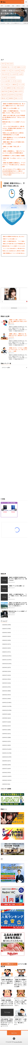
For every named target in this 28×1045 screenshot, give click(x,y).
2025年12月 (5, 655)
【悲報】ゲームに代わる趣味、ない (11, 108)
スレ (3, 88)
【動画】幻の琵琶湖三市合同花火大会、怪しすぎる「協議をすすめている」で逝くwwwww (13, 104)
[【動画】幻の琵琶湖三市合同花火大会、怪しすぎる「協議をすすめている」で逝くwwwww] (4, 580)
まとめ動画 (7, 5)
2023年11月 (5, 753)
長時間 (11, 98)
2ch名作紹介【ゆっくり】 (8, 67)
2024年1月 (4, 745)
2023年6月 (4, 772)
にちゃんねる (11, 77)
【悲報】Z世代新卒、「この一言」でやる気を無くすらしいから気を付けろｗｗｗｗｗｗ (7, 1003)
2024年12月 (5, 702)
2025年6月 (4, 679)
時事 (11, 91)
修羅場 (9, 88)
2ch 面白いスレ (6, 70)
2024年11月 (5, 706)
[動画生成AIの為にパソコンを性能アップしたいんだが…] (4, 614)
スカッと (21, 84)
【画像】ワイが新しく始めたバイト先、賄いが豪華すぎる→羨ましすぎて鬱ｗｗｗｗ (18, 321)
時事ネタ (18, 5)
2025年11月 (5, 659)
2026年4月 (4, 640)
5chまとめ (5, 74)
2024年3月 (4, 737)
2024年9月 (4, 714)
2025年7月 (4, 675)
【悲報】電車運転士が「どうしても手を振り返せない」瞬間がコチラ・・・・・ (13, 138)
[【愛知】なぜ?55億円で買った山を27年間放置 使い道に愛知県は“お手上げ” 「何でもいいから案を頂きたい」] (4, 605)
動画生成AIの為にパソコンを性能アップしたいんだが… (13, 122)
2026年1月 (4, 652)
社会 (19, 94)
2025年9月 (4, 667)
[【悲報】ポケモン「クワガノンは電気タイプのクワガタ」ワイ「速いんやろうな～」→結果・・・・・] (4, 350)
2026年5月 (4, 636)
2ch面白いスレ (21, 67)
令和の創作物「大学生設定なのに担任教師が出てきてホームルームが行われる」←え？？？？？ (7, 1023)
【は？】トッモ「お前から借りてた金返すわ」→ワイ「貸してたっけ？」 (20, 1003)
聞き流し (4, 98)
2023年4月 (4, 780)
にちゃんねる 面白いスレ (8, 81)
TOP (2, 5)
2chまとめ (10, 63)
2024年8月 (4, 718)
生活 (23, 5)
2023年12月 (5, 749)
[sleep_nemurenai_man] (14, 226)
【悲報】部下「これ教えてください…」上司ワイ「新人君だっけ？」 (20, 1022)
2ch (3, 63)
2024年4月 (4, 733)
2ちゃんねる (15, 70)
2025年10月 (5, 663)
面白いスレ (18, 98)
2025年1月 (4, 698)
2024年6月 (4, 725)
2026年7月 (4, 628)
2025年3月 (4, 690)
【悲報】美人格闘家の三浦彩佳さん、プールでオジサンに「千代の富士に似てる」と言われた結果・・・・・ (13, 164)
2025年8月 (4, 671)
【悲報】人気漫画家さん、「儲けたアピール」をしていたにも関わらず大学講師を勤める (13, 152)
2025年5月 (4, 683)
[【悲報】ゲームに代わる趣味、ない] (4, 588)
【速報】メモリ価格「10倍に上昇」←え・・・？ (11, 147)
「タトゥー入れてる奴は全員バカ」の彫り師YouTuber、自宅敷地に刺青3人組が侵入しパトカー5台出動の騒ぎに (13, 128)
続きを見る (14, 207)
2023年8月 (4, 764)
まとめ (18, 81)
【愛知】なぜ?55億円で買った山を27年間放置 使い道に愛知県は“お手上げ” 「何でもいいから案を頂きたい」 (13, 117)
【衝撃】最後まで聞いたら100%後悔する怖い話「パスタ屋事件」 (13, 143)
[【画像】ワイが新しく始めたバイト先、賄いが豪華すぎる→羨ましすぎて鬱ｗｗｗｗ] (4, 322)
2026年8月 (4, 624)
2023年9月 (4, 760)
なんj (3, 77)
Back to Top (14, 1033)
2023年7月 (4, 768)
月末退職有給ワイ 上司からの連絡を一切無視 (13, 155)
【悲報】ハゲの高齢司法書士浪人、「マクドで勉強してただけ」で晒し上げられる (13, 111)
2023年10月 (5, 757)
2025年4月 (4, 687)
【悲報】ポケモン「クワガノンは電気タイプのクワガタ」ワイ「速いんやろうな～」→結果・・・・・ (18, 349)
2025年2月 (4, 694)
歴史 (4, 94)
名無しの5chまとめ (18, 88)
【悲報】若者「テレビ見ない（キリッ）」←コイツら (13, 159)
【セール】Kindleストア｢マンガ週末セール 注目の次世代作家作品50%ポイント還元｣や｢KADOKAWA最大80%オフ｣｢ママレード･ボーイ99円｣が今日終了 (13, 172)
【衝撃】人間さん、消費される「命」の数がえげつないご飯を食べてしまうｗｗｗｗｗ (18, 335)
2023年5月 (4, 776)
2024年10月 (5, 710)
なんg (20, 74)
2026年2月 (4, 648)
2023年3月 (4, 784)
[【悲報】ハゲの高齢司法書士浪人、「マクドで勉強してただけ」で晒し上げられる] (4, 597)
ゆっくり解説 (12, 84)
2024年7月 (4, 722)
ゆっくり (4, 84)
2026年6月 (4, 632)
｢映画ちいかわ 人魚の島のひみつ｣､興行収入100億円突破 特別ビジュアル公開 (13, 133)
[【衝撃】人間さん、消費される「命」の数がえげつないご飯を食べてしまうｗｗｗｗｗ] (4, 336)
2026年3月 (4, 644)
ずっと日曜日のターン (14, 17)
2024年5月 (4, 729)
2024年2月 (4, 741)
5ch (22, 70)
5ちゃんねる (13, 74)
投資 (13, 5)
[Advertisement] (14, 42)
